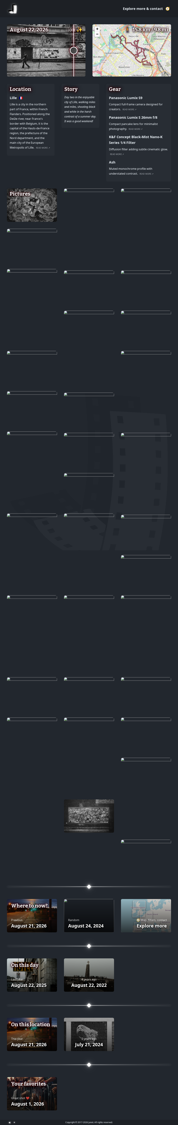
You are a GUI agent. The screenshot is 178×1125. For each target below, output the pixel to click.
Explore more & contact (143, 8)
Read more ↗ (43, 147)
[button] (97, 29)
